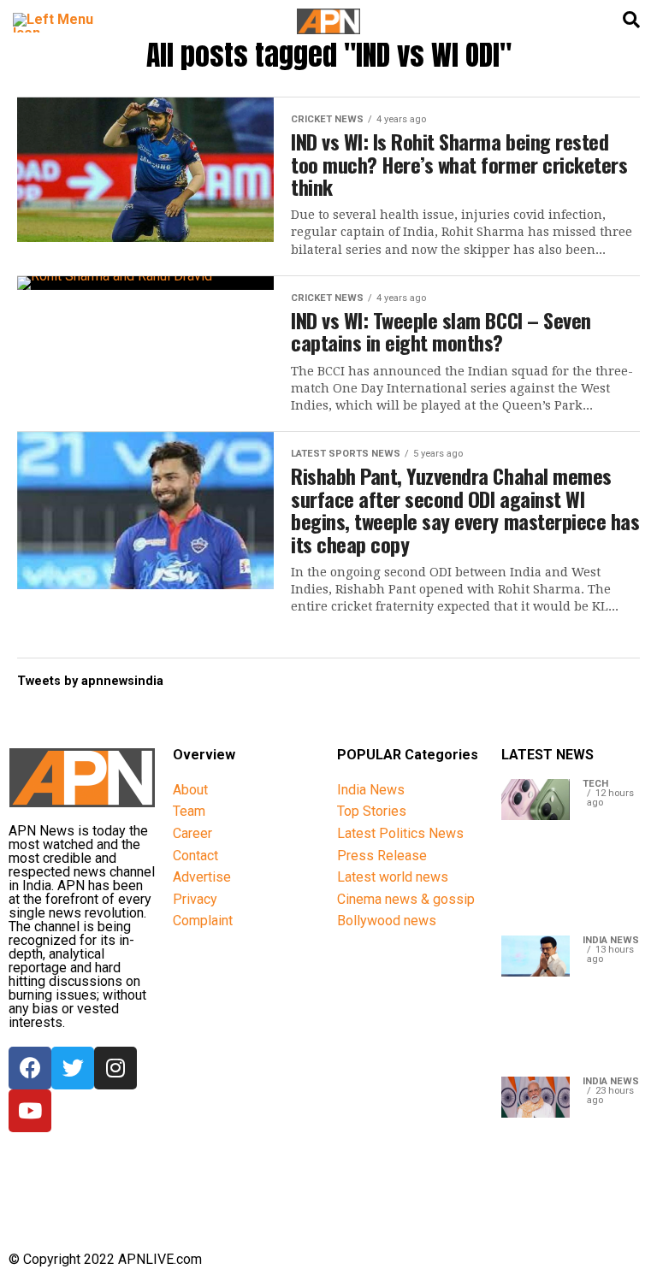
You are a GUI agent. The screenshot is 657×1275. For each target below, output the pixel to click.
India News (371, 790)
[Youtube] (30, 1110)
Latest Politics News (400, 833)
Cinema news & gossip (406, 899)
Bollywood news (386, 920)
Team (189, 811)
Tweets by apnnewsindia (90, 681)
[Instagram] (115, 1068)
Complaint (203, 920)
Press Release (382, 855)
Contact (195, 855)
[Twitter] (72, 1068)
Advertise (202, 877)
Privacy (195, 899)
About (190, 790)
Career (192, 833)
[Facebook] (30, 1068)
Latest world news (392, 877)
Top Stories (371, 811)
